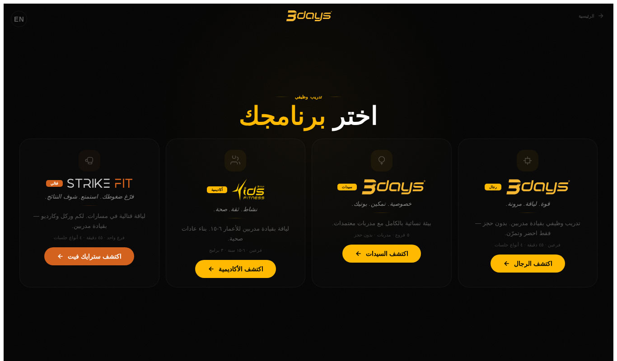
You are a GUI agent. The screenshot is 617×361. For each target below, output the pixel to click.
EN (19, 19)
